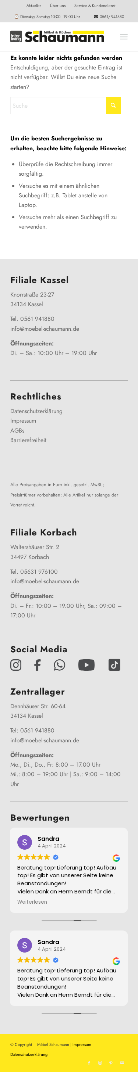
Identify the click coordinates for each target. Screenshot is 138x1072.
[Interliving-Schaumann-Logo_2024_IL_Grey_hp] (57, 36)
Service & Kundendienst (94, 5)
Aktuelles (33, 5)
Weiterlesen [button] (32, 902)
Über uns (58, 5)
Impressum (23, 420)
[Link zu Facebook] (89, 1062)
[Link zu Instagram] (100, 1062)
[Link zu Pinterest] (111, 1062)
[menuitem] (34, 5)
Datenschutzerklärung (36, 411)
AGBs (17, 430)
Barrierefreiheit (28, 440)
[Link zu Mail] (122, 1062)
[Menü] (124, 37)
